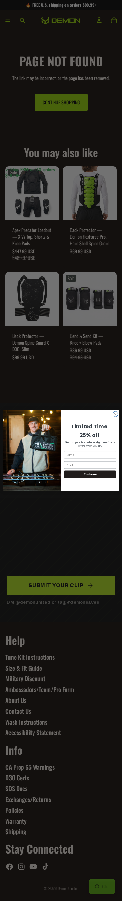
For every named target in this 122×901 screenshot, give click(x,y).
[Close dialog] (115, 414)
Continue (90, 474)
